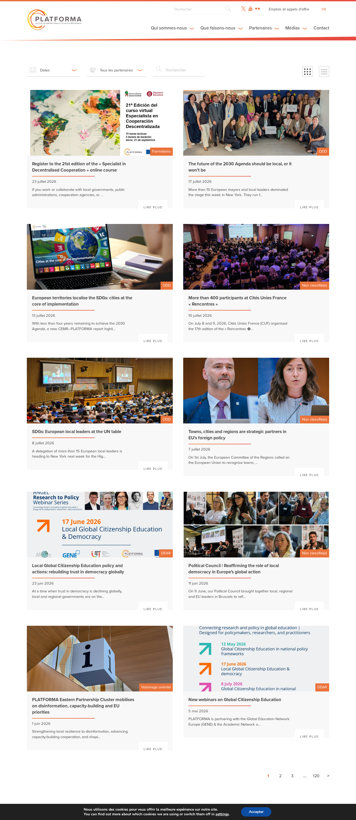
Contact (321, 28)
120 (316, 776)
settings (222, 814)
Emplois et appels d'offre (289, 9)
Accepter (256, 811)
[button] (307, 71)
